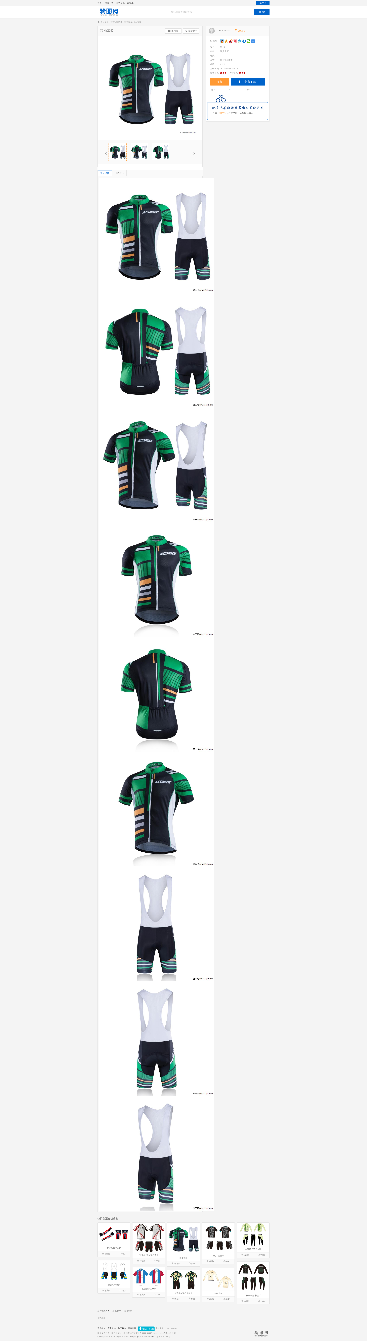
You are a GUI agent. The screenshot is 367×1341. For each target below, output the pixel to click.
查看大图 (192, 31)
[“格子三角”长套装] (253, 1277)
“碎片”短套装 (218, 1256)
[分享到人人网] (244, 41)
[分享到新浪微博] (231, 41)
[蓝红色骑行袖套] (114, 1234)
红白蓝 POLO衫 (149, 1289)
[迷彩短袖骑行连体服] (183, 1280)
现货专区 (128, 22)
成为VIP (130, 3)
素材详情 (104, 173)
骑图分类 (109, 3)
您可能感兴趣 (103, 1311)
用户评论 (119, 173)
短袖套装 (183, 1258)
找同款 (174, 31)
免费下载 (250, 81)
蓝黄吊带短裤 (114, 1285)
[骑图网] (108, 16)
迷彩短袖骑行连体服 (183, 1293)
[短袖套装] (183, 1239)
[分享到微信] (248, 41)
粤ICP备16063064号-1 (145, 1337)
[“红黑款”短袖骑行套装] (148, 1237)
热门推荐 (128, 1311)
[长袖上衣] (218, 1279)
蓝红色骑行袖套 (114, 1248)
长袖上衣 (218, 1293)
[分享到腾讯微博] (240, 41)
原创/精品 (116, 1311)
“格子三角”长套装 (253, 1296)
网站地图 (132, 1328)
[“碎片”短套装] (218, 1238)
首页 (99, 3)
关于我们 (122, 1328)
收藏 (219, 81)
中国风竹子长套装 (253, 1249)
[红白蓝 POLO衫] (148, 1276)
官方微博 (101, 1328)
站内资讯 (121, 3)
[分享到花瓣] (235, 41)
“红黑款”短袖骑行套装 (149, 1255)
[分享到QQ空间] (226, 41)
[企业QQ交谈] (146, 1328)
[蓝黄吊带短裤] (114, 1271)
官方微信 (112, 1328)
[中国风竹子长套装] (253, 1235)
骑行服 (119, 22)
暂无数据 (101, 1318)
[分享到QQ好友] (222, 41)
